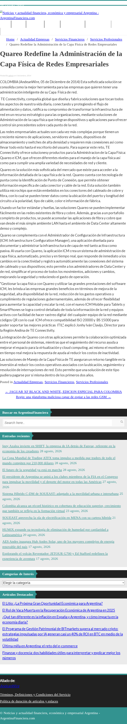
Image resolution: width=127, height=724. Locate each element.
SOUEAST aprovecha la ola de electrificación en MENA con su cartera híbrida (56, 518)
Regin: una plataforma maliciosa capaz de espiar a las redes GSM (63, 397)
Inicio (5, 24)
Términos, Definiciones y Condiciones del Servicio (35, 694)
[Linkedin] (115, 3)
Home (10, 39)
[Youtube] (120, 3)
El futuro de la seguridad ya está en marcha (32, 470)
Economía (52, 24)
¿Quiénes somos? (73, 24)
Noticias (19, 24)
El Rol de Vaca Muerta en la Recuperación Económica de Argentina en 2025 (58, 610)
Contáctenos (10, 31)
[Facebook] (106, 3)
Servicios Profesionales (106, 39)
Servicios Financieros (70, 39)
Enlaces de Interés (98, 24)
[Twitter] (111, 3)
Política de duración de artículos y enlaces (29, 701)
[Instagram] (124, 3)
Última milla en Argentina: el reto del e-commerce (40, 646)
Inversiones (35, 24)
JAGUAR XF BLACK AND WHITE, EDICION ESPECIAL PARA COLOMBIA (63, 392)
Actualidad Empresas (34, 39)
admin (10, 75)
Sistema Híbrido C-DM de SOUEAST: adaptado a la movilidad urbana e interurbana (60, 494)
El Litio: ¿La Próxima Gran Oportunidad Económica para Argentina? (52, 603)
